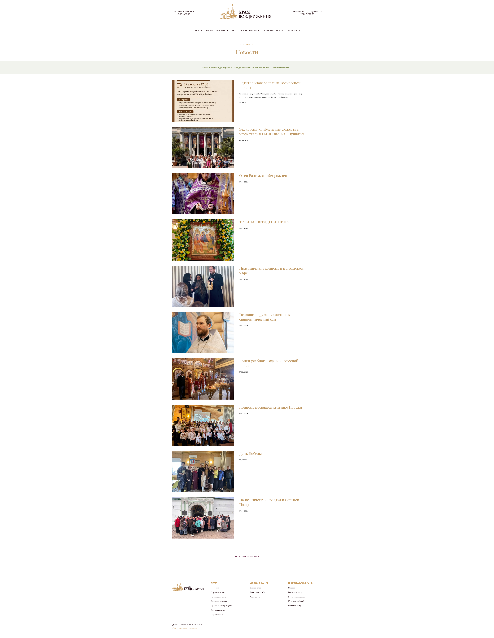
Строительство (217, 592)
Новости (292, 588)
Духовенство (255, 588)
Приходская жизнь (244, 30)
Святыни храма (218, 610)
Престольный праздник (221, 605)
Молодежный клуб (296, 601)
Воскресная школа (296, 597)
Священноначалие (219, 601)
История (215, 588)
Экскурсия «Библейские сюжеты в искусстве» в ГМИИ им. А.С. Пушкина (272, 131)
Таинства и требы (257, 592)
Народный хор (294, 605)
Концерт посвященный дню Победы (270, 407)
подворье (247, 44)
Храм (197, 30)
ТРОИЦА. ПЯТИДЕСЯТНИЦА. (264, 221)
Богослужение (216, 30)
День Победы (250, 453)
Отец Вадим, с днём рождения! (266, 175)
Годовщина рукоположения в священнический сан (264, 317)
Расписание (255, 597)
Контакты (294, 30)
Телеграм (192, 628)
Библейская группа (296, 592)
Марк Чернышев (179, 628)
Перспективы (217, 614)
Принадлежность (218, 597)
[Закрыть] (489, 67)
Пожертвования (273, 30)
